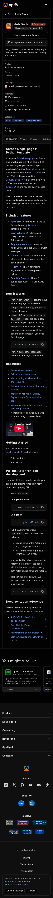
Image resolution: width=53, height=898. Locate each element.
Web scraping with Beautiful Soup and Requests (27, 380)
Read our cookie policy (16, 884)
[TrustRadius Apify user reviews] (27, 831)
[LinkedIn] (6, 785)
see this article (13, 452)
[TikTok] (47, 785)
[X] (14, 785)
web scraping (27, 158)
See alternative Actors (26, 35)
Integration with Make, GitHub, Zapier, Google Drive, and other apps (26, 397)
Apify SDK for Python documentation (21, 627)
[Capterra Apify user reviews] (39, 822)
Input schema (18, 233)
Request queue (19, 244)
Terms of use (26, 864)
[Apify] (11, 5)
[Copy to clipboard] (42, 345)
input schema (35, 169)
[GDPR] (21, 803)
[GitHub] (22, 785)
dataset (9, 187)
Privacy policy (26, 871)
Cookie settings (15, 890)
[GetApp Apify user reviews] (9, 822)
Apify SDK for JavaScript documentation (23, 619)
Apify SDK (16, 221)
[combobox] (26, 43)
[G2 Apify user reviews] (14, 831)
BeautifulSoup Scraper (22, 370)
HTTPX (32, 172)
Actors (31, 225)
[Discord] (39, 785)
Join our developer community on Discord (27, 639)
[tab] (11, 139)
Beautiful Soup (13, 179)
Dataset (15, 255)
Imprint (26, 858)
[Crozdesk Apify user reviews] (39, 831)
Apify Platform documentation (25, 632)
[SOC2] (31, 803)
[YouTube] (30, 785)
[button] (26, 713)
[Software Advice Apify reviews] (23, 822)
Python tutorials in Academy (24, 374)
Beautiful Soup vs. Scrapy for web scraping (27, 388)
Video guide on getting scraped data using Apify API (26, 407)
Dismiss (31, 890)
